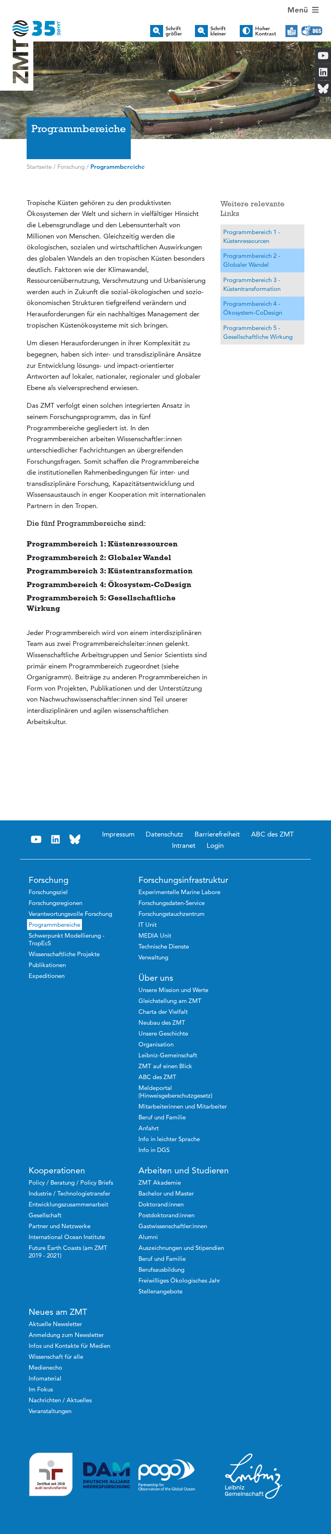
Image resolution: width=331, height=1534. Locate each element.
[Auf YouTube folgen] (36, 839)
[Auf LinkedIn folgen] (55, 839)
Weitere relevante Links (252, 208)
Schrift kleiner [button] (218, 31)
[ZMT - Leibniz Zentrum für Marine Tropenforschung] (30, 23)
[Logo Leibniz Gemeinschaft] (253, 1475)
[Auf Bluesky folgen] (75, 839)
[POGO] (166, 1475)
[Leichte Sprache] (291, 31)
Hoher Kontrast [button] (265, 31)
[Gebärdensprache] (312, 31)
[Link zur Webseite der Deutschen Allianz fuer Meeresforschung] (106, 1475)
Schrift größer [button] (174, 31)
